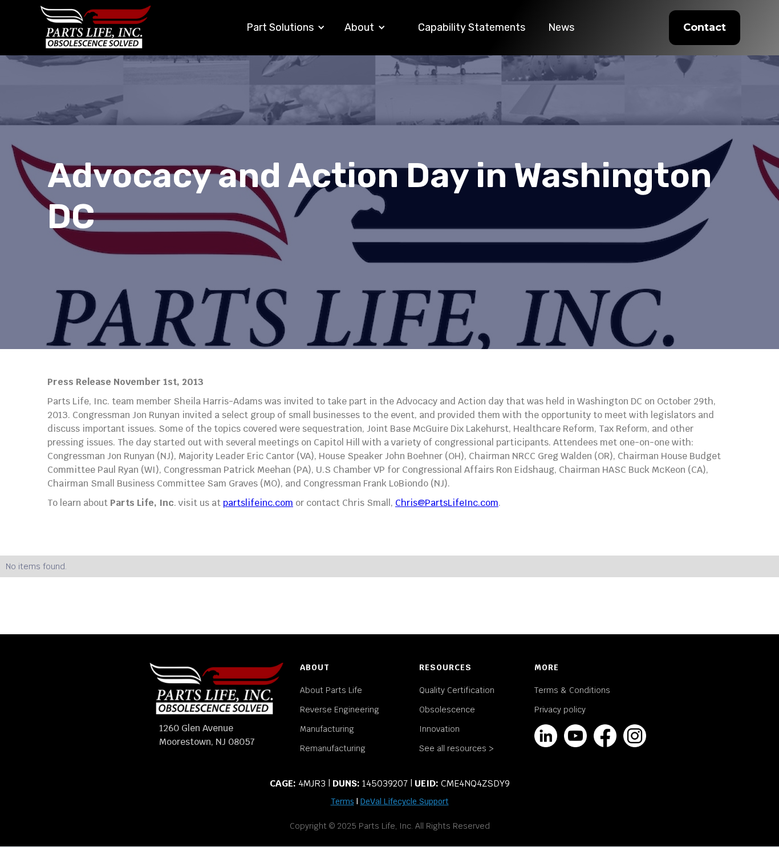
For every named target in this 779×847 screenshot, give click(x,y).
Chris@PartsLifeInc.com (446, 503)
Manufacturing (327, 728)
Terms (342, 801)
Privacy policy (560, 709)
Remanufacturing (333, 748)
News (561, 27)
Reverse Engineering (339, 709)
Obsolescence (447, 709)
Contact (704, 27)
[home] (96, 28)
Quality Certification (456, 690)
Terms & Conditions (572, 690)
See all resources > (456, 748)
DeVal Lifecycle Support (404, 801)
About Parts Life (331, 690)
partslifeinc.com (258, 503)
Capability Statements (471, 27)
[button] (286, 28)
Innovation (439, 728)
